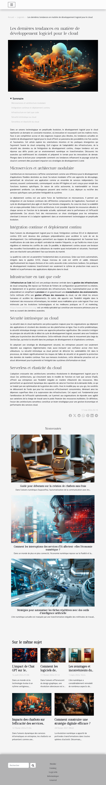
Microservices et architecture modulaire (28, 103)
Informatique (53, 776)
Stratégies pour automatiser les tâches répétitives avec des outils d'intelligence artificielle (53, 612)
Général (53, 780)
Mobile (53, 764)
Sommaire (18, 98)
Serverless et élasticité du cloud (25, 121)
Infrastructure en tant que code (25, 112)
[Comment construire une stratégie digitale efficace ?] (74, 704)
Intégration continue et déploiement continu (30, 107)
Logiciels (20, 17)
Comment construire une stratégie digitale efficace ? (73, 721)
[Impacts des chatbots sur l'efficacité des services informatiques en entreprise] (31, 704)
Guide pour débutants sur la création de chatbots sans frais (53, 486)
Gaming (53, 768)
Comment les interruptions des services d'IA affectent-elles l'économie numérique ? (53, 548)
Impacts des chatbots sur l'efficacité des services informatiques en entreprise (31, 723)
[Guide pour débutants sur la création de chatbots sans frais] (52, 458)
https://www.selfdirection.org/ (23, 307)
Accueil (11, 17)
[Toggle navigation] (11, 4)
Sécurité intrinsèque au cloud (23, 117)
